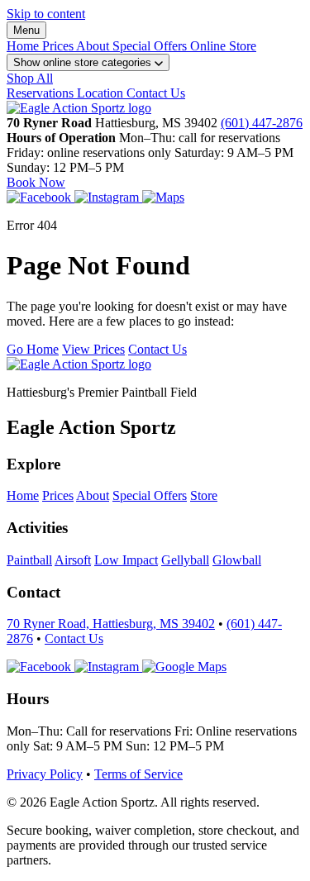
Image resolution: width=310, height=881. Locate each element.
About (94, 46)
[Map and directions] (184, 667)
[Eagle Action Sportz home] (79, 364)
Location (101, 93)
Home (24, 46)
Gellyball (185, 560)
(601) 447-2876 (262, 123)
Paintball (29, 560)
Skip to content (46, 14)
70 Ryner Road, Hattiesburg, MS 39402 (111, 624)
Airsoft (73, 560)
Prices (59, 46)
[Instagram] (108, 197)
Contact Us (155, 93)
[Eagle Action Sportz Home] (79, 108)
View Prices (93, 349)
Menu (26, 30)
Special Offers (151, 46)
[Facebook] (40, 197)
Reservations (42, 93)
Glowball (236, 560)
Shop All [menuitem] (30, 78)
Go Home (33, 349)
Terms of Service (138, 774)
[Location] (163, 197)
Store (203, 495)
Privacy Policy (45, 774)
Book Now (36, 182)
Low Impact (126, 560)
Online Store (223, 46)
